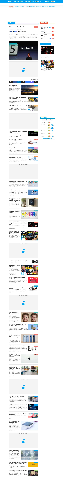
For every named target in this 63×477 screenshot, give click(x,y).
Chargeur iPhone (32, 6)
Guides (29, 1)
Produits (25, 1)
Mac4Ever (10, 24)
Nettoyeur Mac (38, 6)
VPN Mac (27, 6)
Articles (21, 1)
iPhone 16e (43, 136)
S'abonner (53, 1)
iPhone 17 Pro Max (43, 125)
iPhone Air (43, 133)
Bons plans (37, 1)
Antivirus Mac (22, 6)
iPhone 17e (43, 122)
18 (23, 31)
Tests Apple (17, 6)
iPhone (13, 24)
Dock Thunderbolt (52, 6)
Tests (18, 1)
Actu (15, 1)
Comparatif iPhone (45, 6)
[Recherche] (40, 1)
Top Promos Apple (11, 6)
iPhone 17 (42, 130)
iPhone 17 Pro (43, 127)
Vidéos (33, 1)
